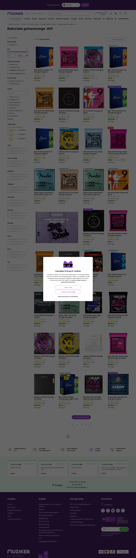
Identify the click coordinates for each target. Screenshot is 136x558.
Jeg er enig (68, 287)
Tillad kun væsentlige (68, 292)
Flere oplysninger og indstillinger (68, 296)
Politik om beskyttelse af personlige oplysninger (74, 281)
